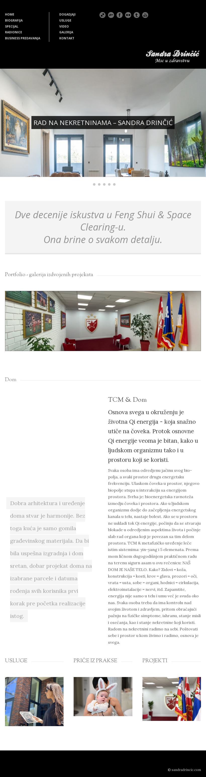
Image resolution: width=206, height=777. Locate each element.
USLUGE (65, 20)
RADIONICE (13, 32)
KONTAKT (66, 38)
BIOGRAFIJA (14, 20)
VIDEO (64, 26)
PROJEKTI (154, 661)
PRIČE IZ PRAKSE (95, 661)
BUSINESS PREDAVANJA (22, 38)
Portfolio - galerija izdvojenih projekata (49, 275)
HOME (9, 14)
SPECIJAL (11, 26)
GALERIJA (66, 32)
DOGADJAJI (67, 14)
